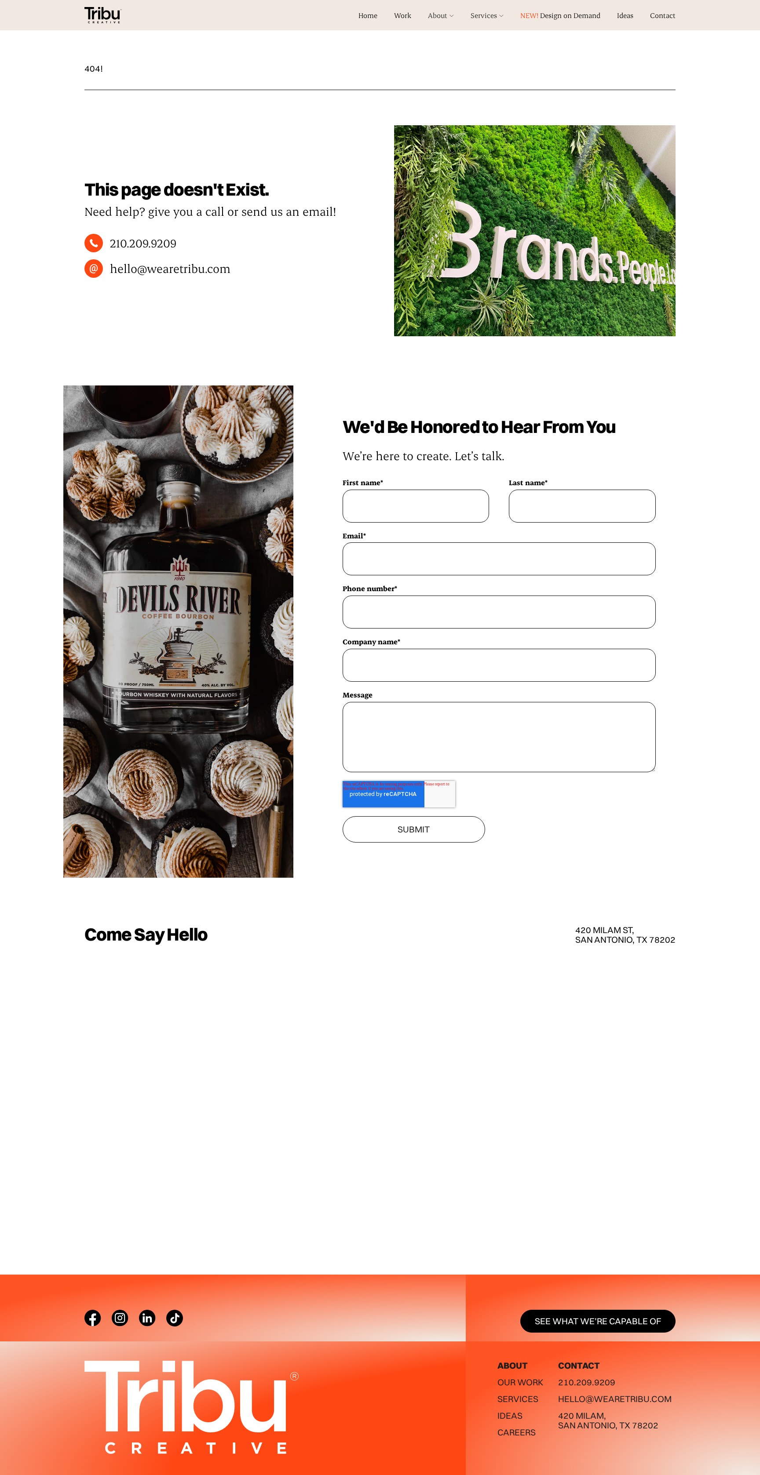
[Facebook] (92, 1318)
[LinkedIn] (147, 1318)
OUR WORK (520, 1382)
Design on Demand (560, 15)
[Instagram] (120, 1318)
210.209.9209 (586, 1382)
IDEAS (509, 1415)
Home (367, 15)
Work (402, 15)
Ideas (625, 15)
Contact (663, 15)
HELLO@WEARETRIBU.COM (615, 1398)
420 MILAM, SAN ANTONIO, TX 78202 (608, 1420)
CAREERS (516, 1432)
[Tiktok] (174, 1318)
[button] (441, 15)
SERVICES (517, 1398)
